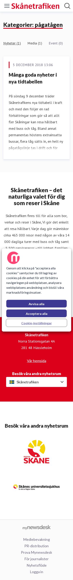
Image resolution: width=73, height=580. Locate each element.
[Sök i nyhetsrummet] (67, 6)
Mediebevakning (36, 539)
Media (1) (34, 43)
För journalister (36, 559)
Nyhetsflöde (37, 565)
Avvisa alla (36, 304)
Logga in (36, 571)
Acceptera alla (36, 313)
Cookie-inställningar (36, 323)
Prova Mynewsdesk (36, 552)
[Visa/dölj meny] (6, 5)
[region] (36, 290)
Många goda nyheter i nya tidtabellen (33, 78)
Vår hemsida (36, 361)
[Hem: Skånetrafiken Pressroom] (35, 6)
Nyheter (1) (12, 43)
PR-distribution (36, 546)
